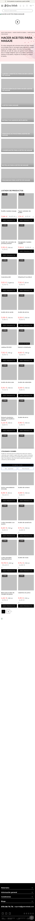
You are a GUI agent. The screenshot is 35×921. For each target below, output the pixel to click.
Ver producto (9, 220)
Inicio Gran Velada (6, 32)
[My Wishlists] (20, 5)
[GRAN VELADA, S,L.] (11, 5)
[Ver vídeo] (17, 14)
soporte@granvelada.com (24, 906)
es (31, 6)
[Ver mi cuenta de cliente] (23, 5)
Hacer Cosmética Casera (19, 32)
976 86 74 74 (7, 907)
